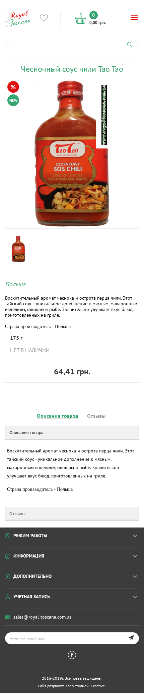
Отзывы (96, 415)
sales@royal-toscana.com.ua (42, 617)
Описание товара (57, 415)
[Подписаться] (131, 638)
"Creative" (97, 685)
